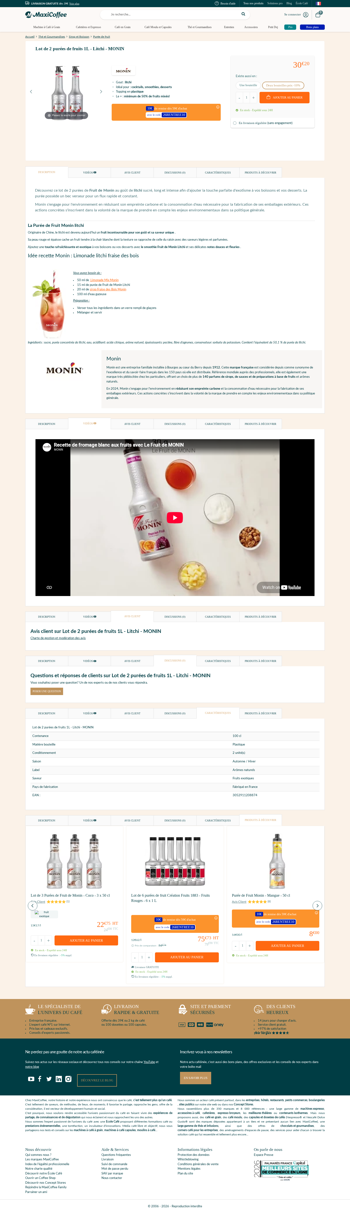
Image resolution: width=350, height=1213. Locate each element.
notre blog (32, 1067)
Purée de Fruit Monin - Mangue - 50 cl (261, 895)
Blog (289, 3)
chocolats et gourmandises (297, 1125)
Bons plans (312, 27)
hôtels (265, 1100)
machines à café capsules (120, 1130)
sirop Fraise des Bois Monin (108, 289)
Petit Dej (273, 27)
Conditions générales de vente (198, 1164)
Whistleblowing (188, 1159)
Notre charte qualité (38, 1168)
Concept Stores (243, 1104)
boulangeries (317, 1100)
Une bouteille (248, 85)
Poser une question (47, 691)
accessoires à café (189, 1113)
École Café (302, 3)
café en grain (213, 1117)
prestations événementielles (42, 1125)
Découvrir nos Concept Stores (45, 1182)
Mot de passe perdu (114, 1168)
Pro (290, 27)
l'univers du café (60, 1009)
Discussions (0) (175, 172)
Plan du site (185, 1173)
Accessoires (251, 27)
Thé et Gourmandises (200, 27)
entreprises (253, 1100)
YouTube (149, 1062)
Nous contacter (111, 1178)
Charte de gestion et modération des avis (58, 638)
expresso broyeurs (229, 1113)
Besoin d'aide (227, 3)
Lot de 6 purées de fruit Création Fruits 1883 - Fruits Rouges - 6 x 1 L (170, 898)
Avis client (132, 172)
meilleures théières (260, 1113)
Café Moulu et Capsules (158, 27)
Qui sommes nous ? (38, 1155)
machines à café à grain (88, 1130)
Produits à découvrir (260, 172)
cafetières (209, 1113)
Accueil (30, 36)
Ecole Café (112, 1121)
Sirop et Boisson (79, 36)
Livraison (107, 1159)
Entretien (229, 27)
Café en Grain (122, 27)
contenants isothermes (293, 1113)
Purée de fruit (101, 36)
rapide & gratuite (136, 1009)
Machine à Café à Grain (46, 27)
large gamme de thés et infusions (198, 1125)
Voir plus (74, 3)
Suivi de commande (114, 1164)
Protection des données (194, 1155)
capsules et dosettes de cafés (267, 1117)
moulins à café (146, 1130)
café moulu (235, 1117)
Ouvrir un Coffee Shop (40, 1178)
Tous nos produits (253, 3)
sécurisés (210, 1009)
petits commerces (296, 1100)
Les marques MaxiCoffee (42, 1159)
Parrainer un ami (36, 1192)
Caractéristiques (218, 172)
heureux (280, 1009)
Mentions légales (189, 1168)
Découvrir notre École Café (43, 1173)
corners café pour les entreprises (198, 1130)
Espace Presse (263, 1155)
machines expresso (312, 1108)
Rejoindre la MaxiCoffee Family (46, 1187)
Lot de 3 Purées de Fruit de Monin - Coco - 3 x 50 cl (70, 895)
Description (46, 172)
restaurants (277, 1100)
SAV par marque (112, 1173)
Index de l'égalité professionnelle (47, 1164)
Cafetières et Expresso (88, 27)
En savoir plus (195, 1078)
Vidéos (88, 172)
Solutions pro (275, 3)
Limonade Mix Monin (104, 280)
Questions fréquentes (116, 1155)
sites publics (186, 1104)
